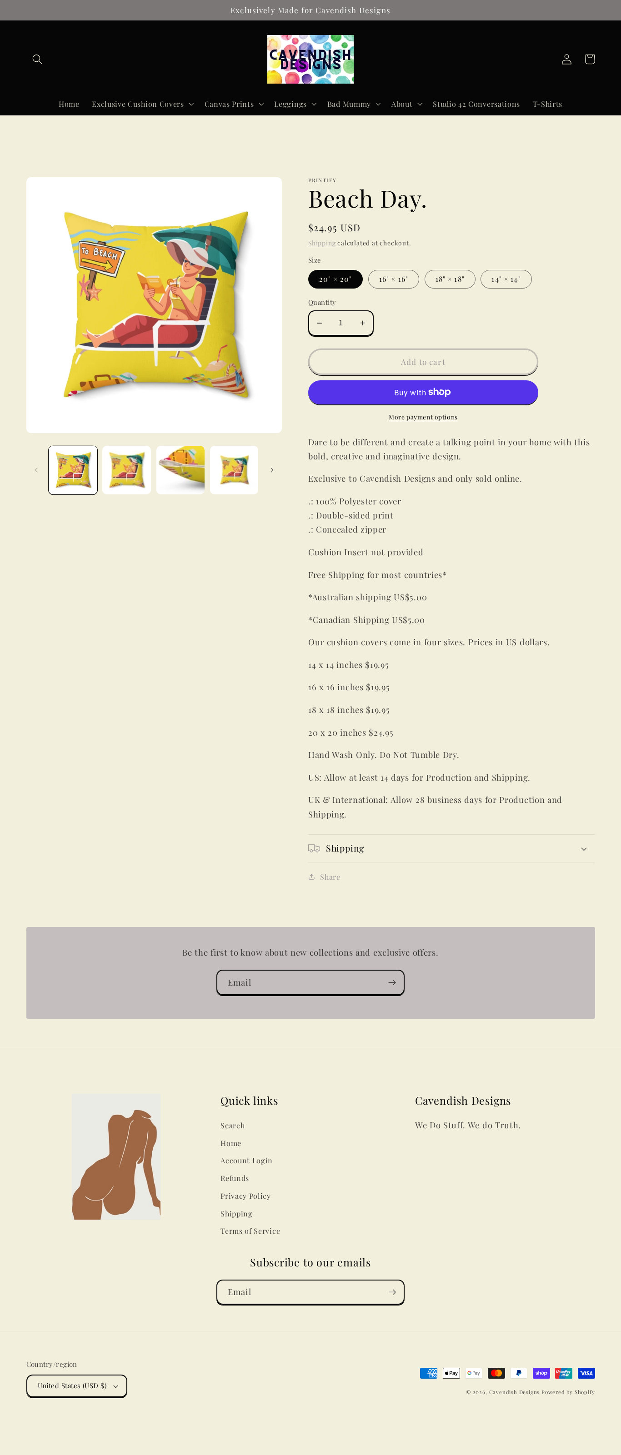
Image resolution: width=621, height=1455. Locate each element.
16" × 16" (393, 279)
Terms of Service (250, 1231)
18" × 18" (450, 279)
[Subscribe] (392, 982)
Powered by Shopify (568, 1392)
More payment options (423, 417)
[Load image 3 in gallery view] (180, 470)
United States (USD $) (72, 1385)
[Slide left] (36, 470)
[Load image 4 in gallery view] (234, 470)
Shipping (322, 243)
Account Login (246, 1160)
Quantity (322, 302)
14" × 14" (506, 279)
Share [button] (330, 877)
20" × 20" (335, 279)
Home (230, 1143)
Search (232, 1125)
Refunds (234, 1178)
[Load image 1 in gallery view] (73, 470)
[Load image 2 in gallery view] (126, 470)
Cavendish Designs (514, 1392)
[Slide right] (272, 470)
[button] (38, 59)
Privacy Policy (245, 1196)
